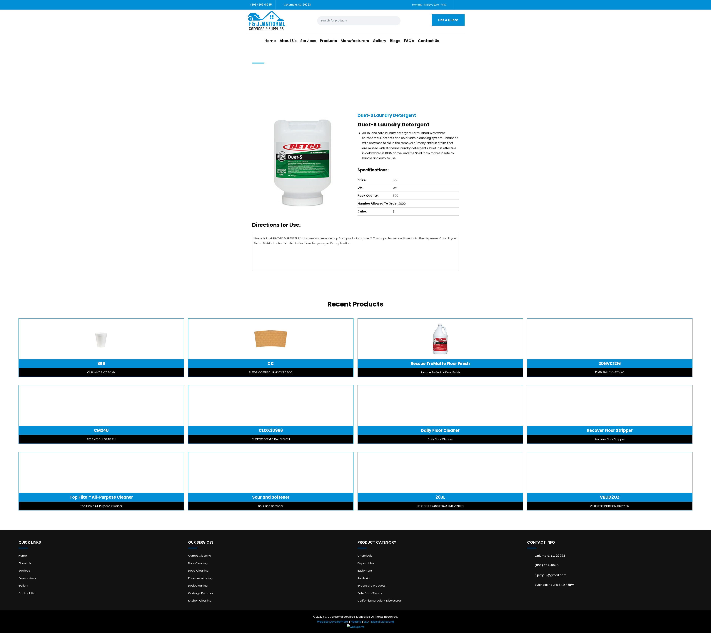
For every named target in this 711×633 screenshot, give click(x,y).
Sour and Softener (270, 497)
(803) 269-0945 (261, 4)
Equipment (365, 570)
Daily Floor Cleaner (440, 430)
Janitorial (364, 578)
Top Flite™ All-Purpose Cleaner (101, 497)
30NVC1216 (610, 363)
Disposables (366, 563)
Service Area (27, 578)
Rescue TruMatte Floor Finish (440, 363)
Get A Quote (448, 20)
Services (308, 40)
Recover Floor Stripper (610, 430)
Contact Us (428, 40)
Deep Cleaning (198, 570)
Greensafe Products (371, 585)
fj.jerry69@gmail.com (550, 575)
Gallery (379, 40)
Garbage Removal (200, 593)
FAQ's (409, 40)
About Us (288, 40)
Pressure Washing (200, 578)
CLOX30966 (271, 430)
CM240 (101, 430)
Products (328, 40)
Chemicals (365, 555)
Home (270, 40)
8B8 (101, 363)
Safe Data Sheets (370, 593)
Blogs (395, 40)
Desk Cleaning (198, 585)
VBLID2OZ (610, 497)
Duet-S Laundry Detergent (387, 115)
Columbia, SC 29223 (297, 4)
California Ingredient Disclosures (380, 600)
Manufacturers (355, 40)
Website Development (332, 622)
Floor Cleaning (198, 563)
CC (271, 363)
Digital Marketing (382, 622)
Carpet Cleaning (199, 555)
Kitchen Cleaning (199, 600)
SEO (366, 622)
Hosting (356, 622)
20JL (440, 497)
